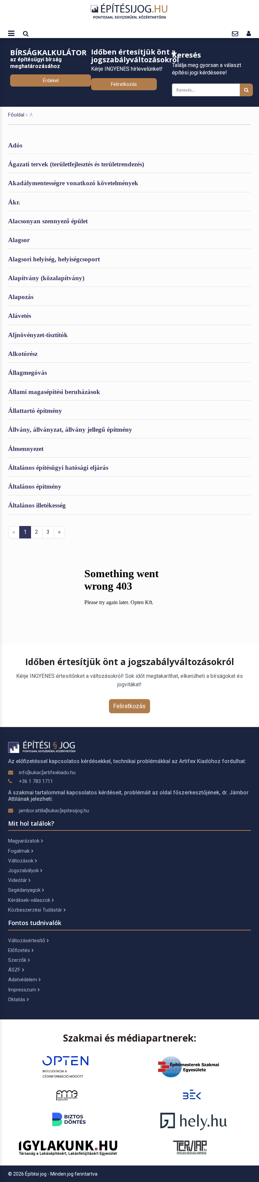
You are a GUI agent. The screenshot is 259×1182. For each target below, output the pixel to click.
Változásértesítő (26, 941)
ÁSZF (14, 970)
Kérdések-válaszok (29, 900)
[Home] (129, 11)
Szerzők (17, 960)
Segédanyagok (24, 890)
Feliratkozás (124, 84)
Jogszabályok (23, 870)
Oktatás (16, 999)
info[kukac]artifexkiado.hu (47, 772)
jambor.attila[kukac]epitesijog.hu (54, 811)
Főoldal (16, 115)
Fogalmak (19, 851)
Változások (20, 861)
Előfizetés (19, 950)
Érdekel (51, 80)
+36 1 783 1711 (36, 781)
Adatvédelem (22, 980)
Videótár (17, 880)
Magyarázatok (23, 841)
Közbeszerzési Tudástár (35, 910)
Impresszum (22, 990)
